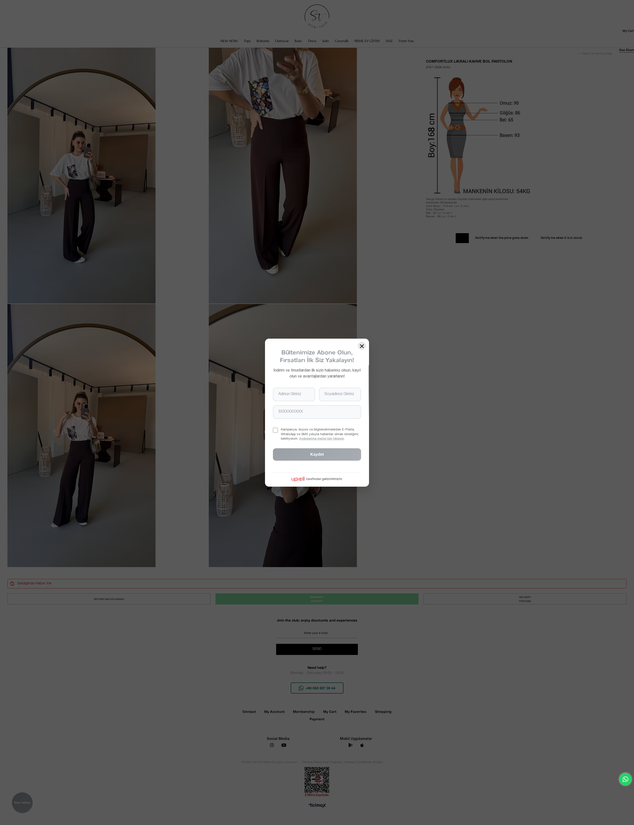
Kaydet (317, 454)
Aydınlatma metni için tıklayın (321, 438)
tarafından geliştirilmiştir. (324, 478)
